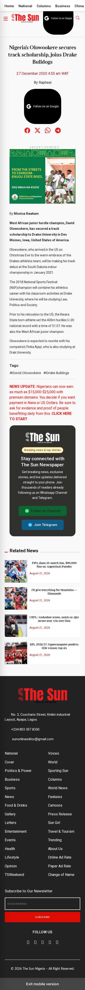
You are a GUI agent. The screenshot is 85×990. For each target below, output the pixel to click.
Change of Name (61, 875)
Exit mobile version (42, 984)
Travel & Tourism (61, 831)
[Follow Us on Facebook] (28, 942)
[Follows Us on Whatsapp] (48, 130)
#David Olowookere (25, 373)
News (9, 797)
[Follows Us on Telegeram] (58, 130)
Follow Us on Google (61, 18)
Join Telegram (45, 525)
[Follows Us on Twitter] (37, 130)
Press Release (60, 814)
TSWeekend (14, 875)
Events (10, 840)
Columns (44, 6)
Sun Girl (54, 823)
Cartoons (55, 805)
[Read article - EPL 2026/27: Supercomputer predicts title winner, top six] (16, 652)
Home (9, 6)
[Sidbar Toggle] (6, 18)
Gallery (10, 814)
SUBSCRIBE (42, 917)
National (25, 6)
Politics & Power (18, 771)
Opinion (11, 866)
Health (10, 849)
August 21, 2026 (39, 573)
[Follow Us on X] (35, 942)
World (52, 762)
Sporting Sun (58, 771)
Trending (55, 840)
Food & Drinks (16, 805)
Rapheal (45, 82)
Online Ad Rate (59, 857)
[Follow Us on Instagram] (57, 942)
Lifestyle (12, 857)
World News (58, 788)
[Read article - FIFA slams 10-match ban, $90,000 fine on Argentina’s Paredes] (16, 571)
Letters (10, 823)
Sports (10, 788)
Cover (9, 762)
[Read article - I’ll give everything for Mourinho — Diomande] (16, 598)
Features (55, 797)
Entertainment (16, 831)
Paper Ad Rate (59, 866)
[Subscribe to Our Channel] (42, 942)
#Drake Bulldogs (56, 373)
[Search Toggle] (78, 17)
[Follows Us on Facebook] (27, 130)
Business (62, 6)
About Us (55, 849)
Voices (53, 753)
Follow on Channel (45, 511)
